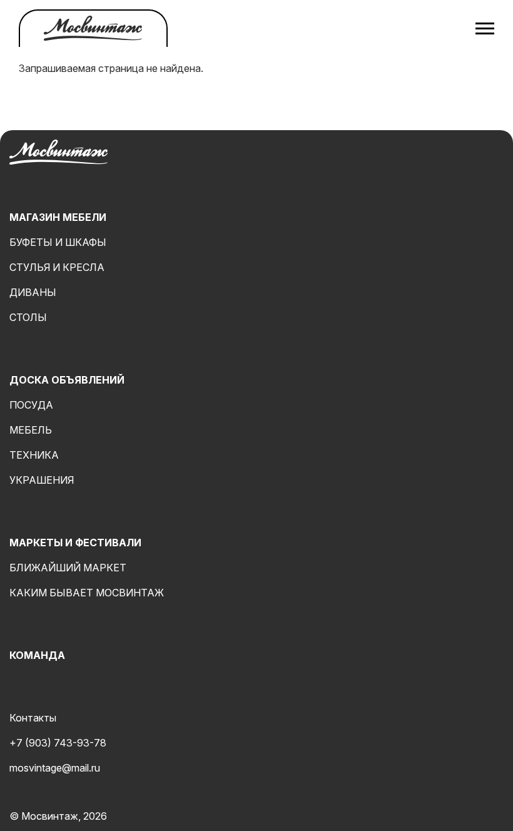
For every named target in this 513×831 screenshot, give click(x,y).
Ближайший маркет (67, 567)
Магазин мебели (57, 217)
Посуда (31, 405)
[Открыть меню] (484, 28)
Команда (37, 655)
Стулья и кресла (56, 267)
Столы (28, 317)
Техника (34, 455)
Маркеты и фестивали (75, 542)
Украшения (41, 480)
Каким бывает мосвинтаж (86, 592)
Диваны (32, 292)
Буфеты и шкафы (57, 242)
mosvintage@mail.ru (54, 768)
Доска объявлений (66, 380)
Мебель (30, 430)
